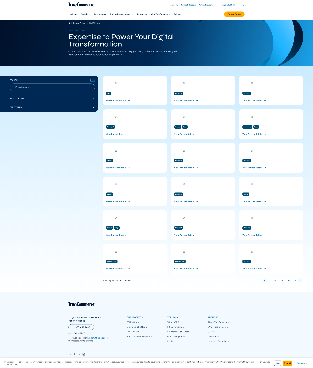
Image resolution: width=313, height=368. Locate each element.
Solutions (85, 14)
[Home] (81, 4)
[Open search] (243, 5)
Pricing (177, 14)
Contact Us (213, 336)
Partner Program (206, 5)
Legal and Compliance (218, 341)
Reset (92, 80)
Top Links (172, 317)
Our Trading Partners (177, 336)
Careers (211, 331)
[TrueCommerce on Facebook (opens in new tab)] (74, 354)
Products (72, 14)
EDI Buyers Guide (175, 327)
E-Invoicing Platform (137, 327)
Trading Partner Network (121, 14)
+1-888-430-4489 (81, 327)
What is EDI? (173, 322)
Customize (302, 363)
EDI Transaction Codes (178, 331)
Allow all (287, 363)
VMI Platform (133, 331)
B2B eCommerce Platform (139, 336)
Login (172, 5)
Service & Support (188, 5)
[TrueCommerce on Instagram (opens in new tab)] (83, 354)
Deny (277, 363)
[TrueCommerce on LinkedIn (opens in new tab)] (69, 354)
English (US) (227, 5)
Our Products (135, 317)
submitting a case (98, 337)
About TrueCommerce (218, 322)
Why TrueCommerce (160, 14)
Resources (142, 14)
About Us (213, 317)
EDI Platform (133, 322)
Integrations (100, 14)
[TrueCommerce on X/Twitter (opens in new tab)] (79, 354)
